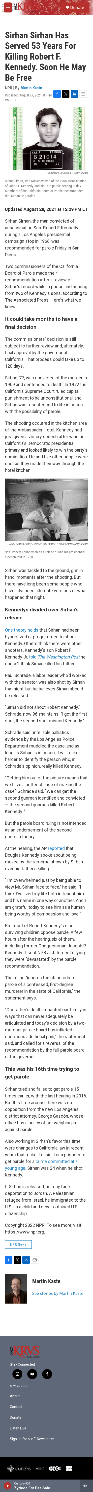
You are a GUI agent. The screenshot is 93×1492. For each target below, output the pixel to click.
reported (56, 848)
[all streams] (86, 1486)
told (54, 657)
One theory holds (22, 630)
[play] (7, 1485)
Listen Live (18, 1428)
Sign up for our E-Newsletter (32, 1439)
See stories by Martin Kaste (57, 1293)
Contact (16, 1407)
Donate (77, 7)
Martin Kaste (31, 87)
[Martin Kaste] (16, 1289)
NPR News (18, 1244)
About (15, 1396)
